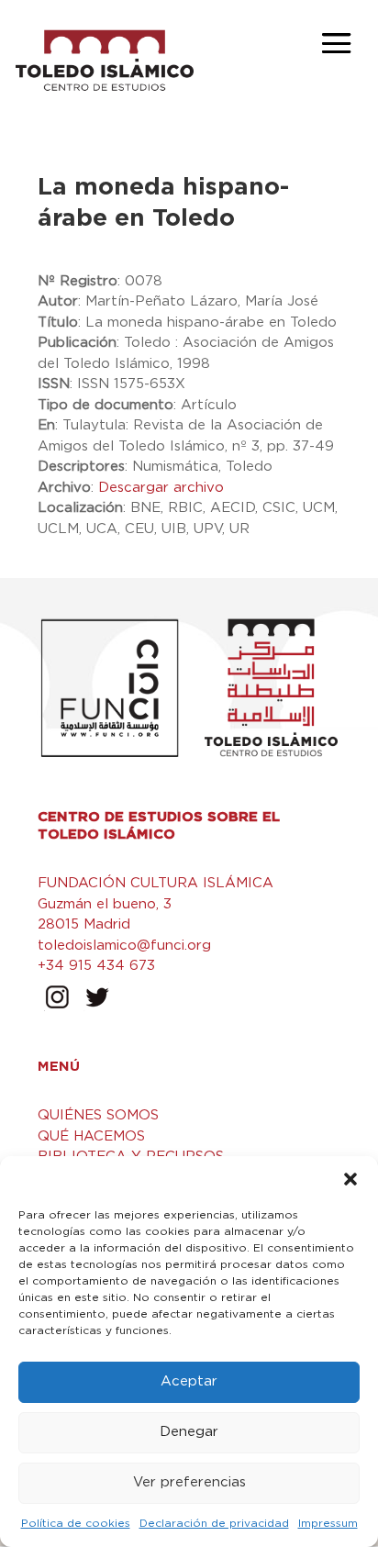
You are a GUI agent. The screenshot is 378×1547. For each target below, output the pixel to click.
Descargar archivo (161, 488)
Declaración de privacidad (214, 1523)
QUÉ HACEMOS (91, 1136)
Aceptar (189, 1381)
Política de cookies (75, 1523)
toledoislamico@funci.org (124, 945)
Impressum (328, 1523)
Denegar (189, 1432)
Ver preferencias (189, 1482)
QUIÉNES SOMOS (98, 1115)
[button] (350, 1179)
